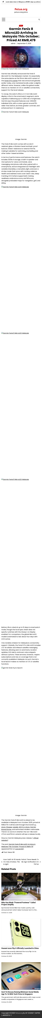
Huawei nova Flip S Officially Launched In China (20, 948)
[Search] (39, 19)
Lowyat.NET (19, 849)
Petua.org (21, 9)
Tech (21, 25)
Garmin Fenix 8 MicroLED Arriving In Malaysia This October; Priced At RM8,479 (18, 845)
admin (13, 43)
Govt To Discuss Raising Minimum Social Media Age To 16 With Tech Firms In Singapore (20, 993)
